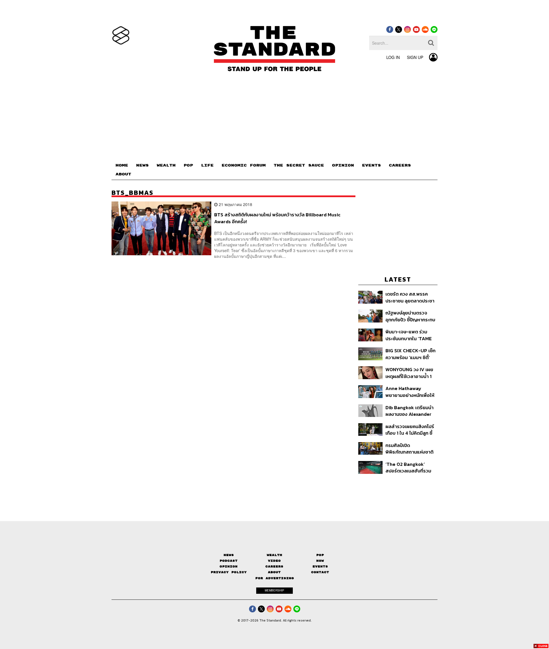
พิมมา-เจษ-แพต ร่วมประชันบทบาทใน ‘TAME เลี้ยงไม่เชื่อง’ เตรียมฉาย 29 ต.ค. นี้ (409, 335)
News (229, 555)
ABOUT (123, 174)
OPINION (343, 165)
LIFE (207, 165)
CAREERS (400, 165)
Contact (320, 572)
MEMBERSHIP (274, 590)
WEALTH (166, 165)
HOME (122, 165)
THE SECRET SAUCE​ (299, 165)
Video (274, 560)
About (274, 572)
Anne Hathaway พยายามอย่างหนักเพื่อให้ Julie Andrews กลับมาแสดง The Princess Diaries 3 (409, 391)
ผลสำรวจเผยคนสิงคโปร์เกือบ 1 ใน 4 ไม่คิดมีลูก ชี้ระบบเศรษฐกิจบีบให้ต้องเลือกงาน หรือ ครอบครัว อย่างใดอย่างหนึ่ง (409, 429)
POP (188, 165)
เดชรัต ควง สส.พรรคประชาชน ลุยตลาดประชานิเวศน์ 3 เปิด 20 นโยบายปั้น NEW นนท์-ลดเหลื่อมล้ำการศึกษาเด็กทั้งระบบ (410, 297)
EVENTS (371, 165)
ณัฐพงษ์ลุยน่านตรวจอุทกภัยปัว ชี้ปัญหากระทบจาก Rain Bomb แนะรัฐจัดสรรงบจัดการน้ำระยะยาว (410, 316)
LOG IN (393, 57)
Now (320, 560)
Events (320, 566)
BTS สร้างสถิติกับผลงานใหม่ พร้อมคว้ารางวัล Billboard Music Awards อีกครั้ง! (277, 217)
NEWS (142, 165)
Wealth (274, 555)
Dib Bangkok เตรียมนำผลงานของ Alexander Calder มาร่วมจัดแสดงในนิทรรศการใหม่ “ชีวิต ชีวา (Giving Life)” (411, 410)
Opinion (229, 566)
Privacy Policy (229, 572)
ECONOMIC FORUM (244, 165)
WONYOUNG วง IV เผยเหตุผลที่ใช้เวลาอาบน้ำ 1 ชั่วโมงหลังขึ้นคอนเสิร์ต (409, 372)
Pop (320, 555)
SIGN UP (415, 57)
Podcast (229, 560)
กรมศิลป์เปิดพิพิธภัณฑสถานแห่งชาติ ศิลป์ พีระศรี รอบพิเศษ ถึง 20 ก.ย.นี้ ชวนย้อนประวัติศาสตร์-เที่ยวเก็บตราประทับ (410, 448)
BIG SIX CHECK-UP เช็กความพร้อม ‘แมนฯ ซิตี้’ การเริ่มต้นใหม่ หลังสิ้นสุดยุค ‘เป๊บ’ (410, 353)
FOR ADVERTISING (274, 578)
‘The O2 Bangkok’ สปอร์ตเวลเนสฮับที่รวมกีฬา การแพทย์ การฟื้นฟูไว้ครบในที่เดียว (409, 467)
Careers (274, 566)
